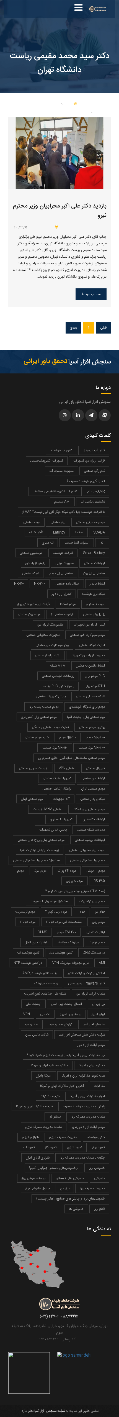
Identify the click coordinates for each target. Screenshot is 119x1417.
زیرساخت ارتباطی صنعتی (58, 676)
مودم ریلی (98, 922)
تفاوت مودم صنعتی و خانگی (50, 727)
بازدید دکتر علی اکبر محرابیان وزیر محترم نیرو (60, 211)
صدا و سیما (31, 1024)
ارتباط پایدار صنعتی (47, 655)
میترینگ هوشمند (68, 942)
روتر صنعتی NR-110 (55, 747)
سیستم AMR (96, 491)
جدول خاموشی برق (37, 1188)
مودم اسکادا (68, 604)
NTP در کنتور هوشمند (28, 963)
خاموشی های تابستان (70, 1178)
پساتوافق (55, 1116)
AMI (102, 963)
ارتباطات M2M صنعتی (48, 809)
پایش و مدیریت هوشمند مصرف (84, 1106)
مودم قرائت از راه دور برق (88, 1127)
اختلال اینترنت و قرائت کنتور (86, 973)
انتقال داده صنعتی (67, 583)
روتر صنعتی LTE (94, 614)
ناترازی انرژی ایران (38, 1157)
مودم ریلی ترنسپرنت (92, 901)
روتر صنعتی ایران (32, 799)
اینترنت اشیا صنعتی (76, 542)
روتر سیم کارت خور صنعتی (52, 645)
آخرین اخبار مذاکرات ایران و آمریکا (62, 1086)
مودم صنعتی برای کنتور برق (39, 717)
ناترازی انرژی (30, 1137)
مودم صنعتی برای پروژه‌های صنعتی (40, 840)
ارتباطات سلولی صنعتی (33, 768)
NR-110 (19, 583)
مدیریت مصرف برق (92, 1188)
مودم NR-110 (67, 737)
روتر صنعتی (58, 522)
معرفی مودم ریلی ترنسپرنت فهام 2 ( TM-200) (75, 891)
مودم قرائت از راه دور (91, 1045)
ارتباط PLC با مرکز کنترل (58, 686)
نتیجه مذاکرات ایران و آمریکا (34, 1106)
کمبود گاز (51, 1147)
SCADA (99, 532)
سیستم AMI (62, 501)
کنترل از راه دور (61, 594)
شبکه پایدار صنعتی (92, 799)
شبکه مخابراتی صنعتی (90, 696)
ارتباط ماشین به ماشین (90, 665)
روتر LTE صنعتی (94, 573)
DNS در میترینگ (94, 952)
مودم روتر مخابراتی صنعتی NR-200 (36, 860)
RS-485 (99, 881)
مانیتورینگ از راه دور (50, 624)
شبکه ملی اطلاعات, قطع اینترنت (45, 993)
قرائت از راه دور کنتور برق (33, 604)
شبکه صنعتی (30, 573)
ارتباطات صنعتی (94, 563)
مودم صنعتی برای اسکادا (89, 809)
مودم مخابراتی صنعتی (90, 522)
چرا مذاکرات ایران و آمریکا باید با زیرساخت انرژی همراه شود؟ (66, 1055)
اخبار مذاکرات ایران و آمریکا (87, 1096)
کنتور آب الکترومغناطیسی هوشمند (55, 491)
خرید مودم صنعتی (37, 737)
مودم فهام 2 (27, 922)
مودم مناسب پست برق (44, 706)
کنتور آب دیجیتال (94, 450)
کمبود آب (29, 1147)
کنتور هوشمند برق (61, 952)
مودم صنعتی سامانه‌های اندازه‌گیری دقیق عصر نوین (71, 758)
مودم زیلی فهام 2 (56, 911)
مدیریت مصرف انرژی (63, 1137)
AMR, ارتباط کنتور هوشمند (40, 973)
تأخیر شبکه (36, 532)
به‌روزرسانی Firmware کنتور (86, 983)
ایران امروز (98, 1014)
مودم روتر (40, 870)
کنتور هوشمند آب (28, 952)
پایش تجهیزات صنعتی (51, 696)
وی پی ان (98, 1004)
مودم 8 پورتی (74, 881)
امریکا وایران (43, 1075)
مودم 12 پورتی (95, 870)
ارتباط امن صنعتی (93, 778)
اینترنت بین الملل (36, 942)
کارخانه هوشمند (63, 553)
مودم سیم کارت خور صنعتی (87, 635)
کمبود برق (98, 1147)
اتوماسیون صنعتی (31, 553)
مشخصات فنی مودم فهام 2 (64, 922)
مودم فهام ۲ (97, 942)
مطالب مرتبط (91, 294)
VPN (26, 1014)
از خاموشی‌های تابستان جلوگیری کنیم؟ (54, 1168)
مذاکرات (99, 1086)
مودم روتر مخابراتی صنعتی (87, 860)
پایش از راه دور (35, 563)
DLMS (42, 932)
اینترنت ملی (33, 1004)
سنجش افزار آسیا (94, 1024)
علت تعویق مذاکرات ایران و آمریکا (83, 1075)
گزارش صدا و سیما (60, 1024)
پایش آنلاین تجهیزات (53, 829)
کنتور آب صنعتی (94, 471)
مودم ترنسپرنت (25, 911)
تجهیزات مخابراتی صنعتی (43, 635)
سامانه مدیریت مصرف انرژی (43, 1127)
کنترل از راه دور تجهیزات (89, 624)
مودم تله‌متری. (95, 604)
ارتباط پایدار (97, 583)
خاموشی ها (76, 1209)
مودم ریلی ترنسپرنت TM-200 (49, 901)
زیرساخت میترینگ (46, 983)
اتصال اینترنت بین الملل (66, 1004)
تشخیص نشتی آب (93, 501)
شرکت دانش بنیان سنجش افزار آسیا (82, 1034)
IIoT (102, 542)
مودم (20, 870)
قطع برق (99, 1209)
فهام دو (100, 911)
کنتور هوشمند (96, 1137)
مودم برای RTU (94, 686)
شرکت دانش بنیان (36, 1034)
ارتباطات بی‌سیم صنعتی (90, 840)
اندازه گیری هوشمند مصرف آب (84, 481)
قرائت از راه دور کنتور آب (89, 460)
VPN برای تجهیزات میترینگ (70, 963)
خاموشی (99, 1178)
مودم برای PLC (95, 676)
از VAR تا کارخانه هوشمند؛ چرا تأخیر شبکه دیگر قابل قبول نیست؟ (63, 512)
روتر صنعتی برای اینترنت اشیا (86, 717)
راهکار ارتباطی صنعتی (56, 788)
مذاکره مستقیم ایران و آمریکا (49, 1065)
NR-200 (39, 583)
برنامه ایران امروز (70, 1014)
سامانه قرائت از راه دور (90, 993)
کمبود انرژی (74, 1147)
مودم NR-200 (95, 737)
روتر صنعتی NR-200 (91, 747)
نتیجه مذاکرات (50, 1096)
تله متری (47, 542)
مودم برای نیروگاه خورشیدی (87, 706)
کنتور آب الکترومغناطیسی (46, 460)
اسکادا (79, 532)
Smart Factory (94, 553)
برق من (64, 1188)
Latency (59, 532)
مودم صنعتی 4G (62, 614)
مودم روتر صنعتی (29, 614)
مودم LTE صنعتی (61, 573)
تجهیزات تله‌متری (61, 819)
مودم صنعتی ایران (93, 788)
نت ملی (45, 1014)
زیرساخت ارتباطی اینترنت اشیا (39, 850)
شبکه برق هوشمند (93, 594)
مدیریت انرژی (64, 563)
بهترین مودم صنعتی (92, 727)
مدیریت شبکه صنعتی (91, 829)
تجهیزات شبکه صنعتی (57, 778)
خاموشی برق (97, 1168)
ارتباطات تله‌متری (93, 819)
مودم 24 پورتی (66, 870)
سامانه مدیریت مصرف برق (88, 1116)
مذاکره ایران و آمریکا (92, 1065)
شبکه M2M (58, 665)
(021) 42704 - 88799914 (59, 1316)
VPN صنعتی (67, 768)
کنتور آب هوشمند (61, 450)
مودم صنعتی (31, 522)
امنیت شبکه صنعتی (92, 645)
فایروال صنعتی (95, 768)
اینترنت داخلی (95, 932)
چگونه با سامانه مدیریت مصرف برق (82, 1157)
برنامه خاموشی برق (33, 1178)
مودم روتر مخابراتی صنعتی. (87, 850)
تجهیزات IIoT (61, 799)
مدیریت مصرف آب (61, 471)
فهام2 (81, 911)
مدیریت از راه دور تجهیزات (88, 655)
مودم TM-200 (66, 932)
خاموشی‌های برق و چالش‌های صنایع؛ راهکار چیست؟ (70, 1198)
